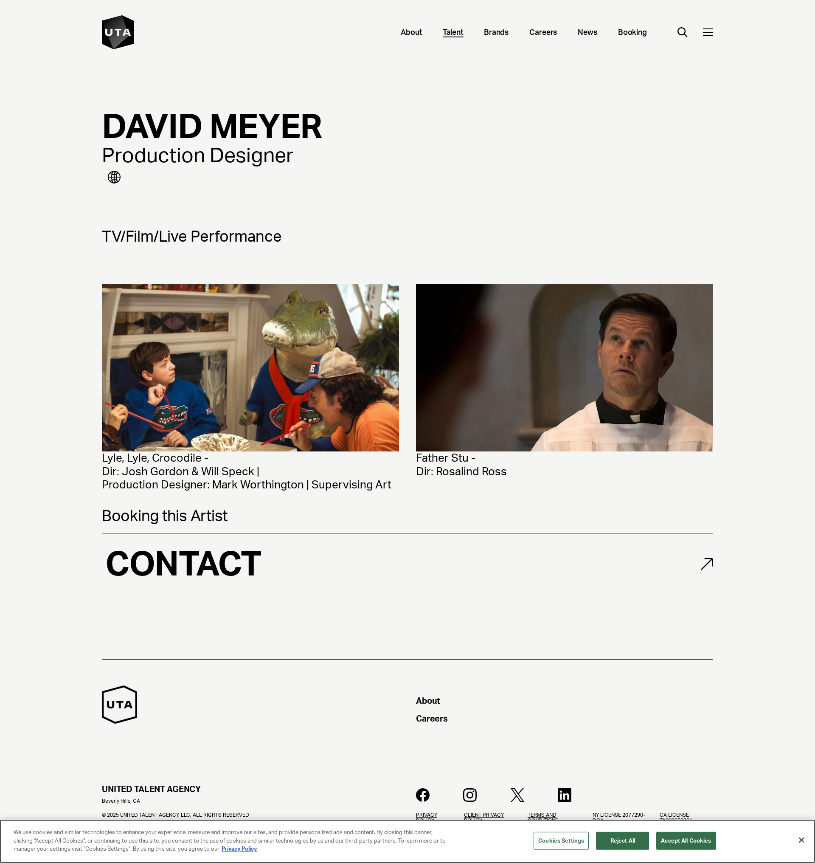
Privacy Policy (239, 849)
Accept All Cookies (686, 841)
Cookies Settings (561, 841)
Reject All (622, 841)
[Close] (801, 840)
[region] (407, 841)
